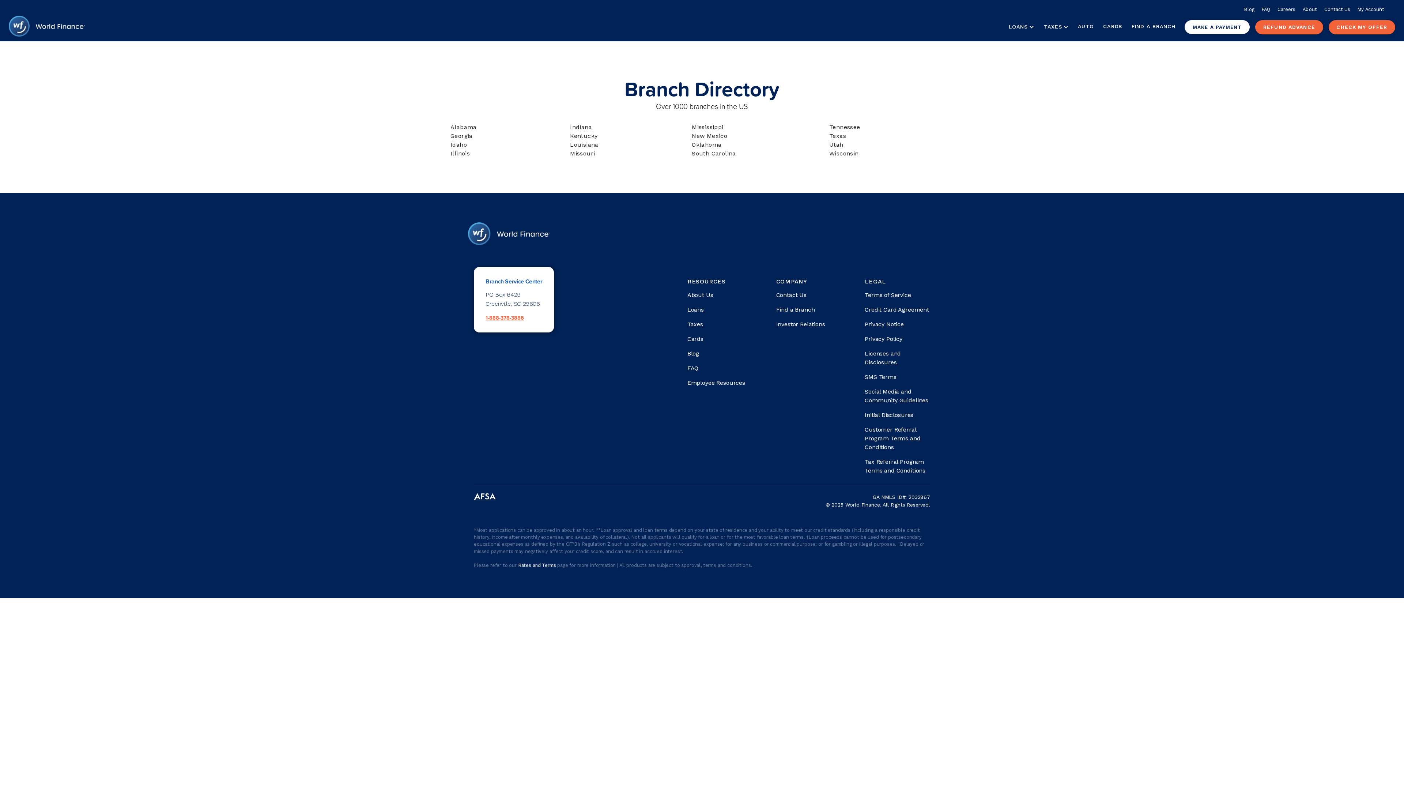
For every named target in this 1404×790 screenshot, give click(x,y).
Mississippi (707, 127)
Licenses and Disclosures (883, 358)
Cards (1112, 26)
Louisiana (584, 144)
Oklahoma (706, 144)
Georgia (461, 135)
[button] (1021, 27)
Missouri (582, 153)
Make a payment (1217, 27)
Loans (695, 309)
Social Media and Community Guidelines (896, 396)
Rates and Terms (537, 565)
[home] (47, 27)
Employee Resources (716, 382)
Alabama (463, 127)
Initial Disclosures (889, 414)
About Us (700, 294)
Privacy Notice (884, 324)
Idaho (458, 144)
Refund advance (1289, 27)
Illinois (460, 153)
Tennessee (844, 127)
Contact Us (1337, 9)
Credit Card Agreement (897, 309)
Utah (836, 144)
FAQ (1266, 9)
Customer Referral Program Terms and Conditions (892, 438)
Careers (1286, 9)
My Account (1371, 9)
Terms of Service (888, 294)
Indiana (581, 127)
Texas (837, 135)
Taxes (1053, 27)
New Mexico (709, 135)
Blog (1249, 9)
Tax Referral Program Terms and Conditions (895, 466)
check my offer (1361, 27)
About (1310, 9)
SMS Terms (881, 376)
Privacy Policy (883, 338)
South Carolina (714, 153)
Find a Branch (1153, 26)
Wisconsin (844, 153)
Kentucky (583, 135)
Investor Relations (800, 324)
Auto (1086, 26)
